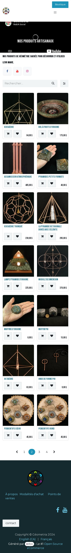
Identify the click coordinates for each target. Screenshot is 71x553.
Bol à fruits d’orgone (48, 127)
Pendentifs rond (46, 428)
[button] (8, 133)
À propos (11, 494)
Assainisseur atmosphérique (18, 176)
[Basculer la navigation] (55, 12)
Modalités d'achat (32, 494)
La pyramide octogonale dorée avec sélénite (50, 228)
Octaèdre (8, 379)
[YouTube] (65, 510)
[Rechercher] (53, 83)
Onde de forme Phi (46, 379)
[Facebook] (57, 510)
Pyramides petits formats (51, 176)
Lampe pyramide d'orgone (16, 279)
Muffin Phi (43, 329)
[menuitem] (27, 539)
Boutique (60, 4)
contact (11, 523)
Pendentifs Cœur (12, 428)
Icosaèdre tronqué (13, 226)
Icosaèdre (9, 127)
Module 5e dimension (48, 279)
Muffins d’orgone (12, 329)
